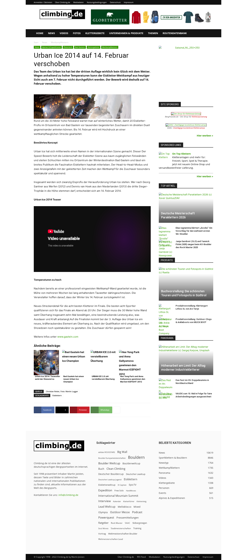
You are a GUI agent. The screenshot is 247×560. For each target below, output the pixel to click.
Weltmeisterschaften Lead (110, 539)
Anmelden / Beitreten (43, 2)
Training (137, 528)
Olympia (103, 512)
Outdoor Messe (120, 512)
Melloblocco (124, 506)
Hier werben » (205, 135)
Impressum (128, 2)
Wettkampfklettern (109, 47)
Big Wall (122, 452)
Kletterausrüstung (199, 116)
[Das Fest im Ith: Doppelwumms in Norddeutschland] (165, 389)
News (51, 33)
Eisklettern (57, 395)
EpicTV (132, 484)
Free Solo (119, 490)
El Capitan (122, 485)
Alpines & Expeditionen (51, 47)
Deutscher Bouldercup (111, 474)
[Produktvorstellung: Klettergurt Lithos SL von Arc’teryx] (165, 316)
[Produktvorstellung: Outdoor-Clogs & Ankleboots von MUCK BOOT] (165, 326)
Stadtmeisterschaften (121, 528)
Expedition (105, 490)
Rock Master (116, 523)
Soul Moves (103, 528)
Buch (101, 468)
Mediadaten (78, 2)
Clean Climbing (116, 469)
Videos (64, 33)
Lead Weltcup (106, 506)
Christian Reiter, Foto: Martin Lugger (62, 391)
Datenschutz (115, 2)
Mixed (137, 506)
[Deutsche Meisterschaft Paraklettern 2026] (186, 208)
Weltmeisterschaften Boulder (122, 533)
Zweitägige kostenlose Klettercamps (189, 128)
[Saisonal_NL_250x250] (186, 73)
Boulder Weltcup (109, 463)
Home (39, 33)
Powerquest (106, 517)
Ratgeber (103, 523)
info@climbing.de (68, 495)
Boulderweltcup (131, 463)
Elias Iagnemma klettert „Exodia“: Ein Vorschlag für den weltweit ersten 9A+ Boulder (194, 231)
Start (36, 42)
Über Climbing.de (62, 2)
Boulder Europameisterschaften (112, 458)
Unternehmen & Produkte (126, 33)
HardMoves (131, 490)
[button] (209, 33)
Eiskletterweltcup (106, 484)
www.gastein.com (67, 336)
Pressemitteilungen (127, 517)
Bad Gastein (80, 47)
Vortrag (102, 533)
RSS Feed (141, 556)
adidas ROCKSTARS (106, 452)
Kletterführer (128, 501)
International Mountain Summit (118, 496)
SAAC (127, 523)
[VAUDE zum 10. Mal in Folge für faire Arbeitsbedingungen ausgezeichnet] (165, 397)
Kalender (117, 501)
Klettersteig (141, 501)
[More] (116, 410)
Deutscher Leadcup (135, 474)
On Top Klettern (181, 153)
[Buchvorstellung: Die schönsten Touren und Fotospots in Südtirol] (186, 284)
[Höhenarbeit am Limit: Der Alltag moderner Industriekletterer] (186, 360)
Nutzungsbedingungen (97, 2)
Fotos (77, 33)
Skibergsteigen (139, 522)
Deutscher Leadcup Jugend (109, 479)
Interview (104, 501)
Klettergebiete (95, 33)
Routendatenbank (175, 33)
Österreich (68, 47)
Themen (153, 33)
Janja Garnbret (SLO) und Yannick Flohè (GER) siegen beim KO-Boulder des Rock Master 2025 (193, 244)
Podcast (137, 512)
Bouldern (136, 457)
